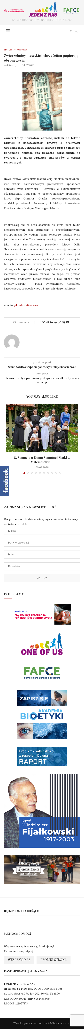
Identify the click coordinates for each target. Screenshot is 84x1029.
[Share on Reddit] (55, 322)
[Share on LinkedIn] (51, 322)
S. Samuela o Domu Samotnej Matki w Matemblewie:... (42, 459)
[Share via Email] (67, 322)
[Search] (76, 31)
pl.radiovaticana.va (26, 305)
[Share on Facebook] (40, 322)
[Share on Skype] (64, 322)
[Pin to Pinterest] (47, 322)
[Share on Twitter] (43, 322)
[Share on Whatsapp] (60, 322)
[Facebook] (71, 31)
